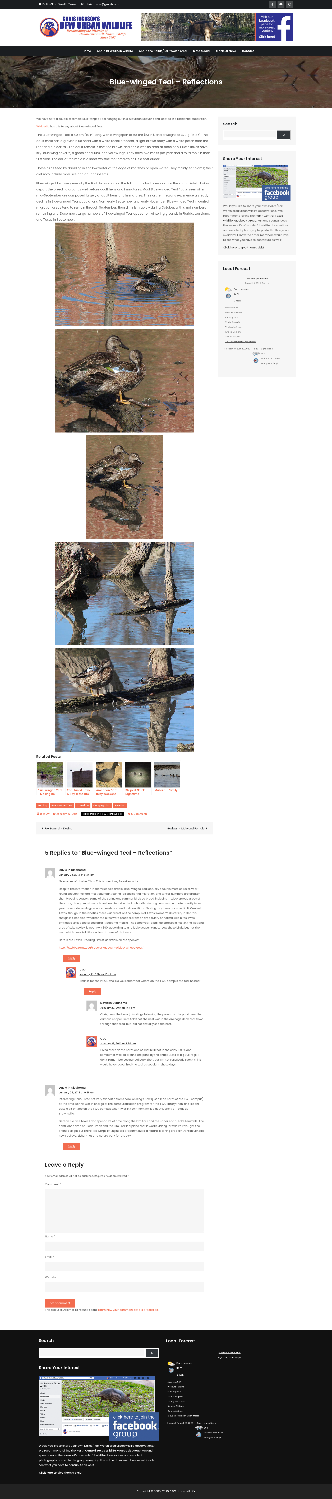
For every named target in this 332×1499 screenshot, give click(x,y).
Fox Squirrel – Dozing (58, 828)
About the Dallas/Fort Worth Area (163, 51)
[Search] (283, 135)
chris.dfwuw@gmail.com (102, 4)
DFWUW (45, 814)
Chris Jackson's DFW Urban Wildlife (102, 814)
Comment (53, 1184)
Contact (248, 51)
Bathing (42, 805)
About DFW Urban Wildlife (115, 51)
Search (230, 124)
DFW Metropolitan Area (257, 278)
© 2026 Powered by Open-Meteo (240, 341)
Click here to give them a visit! (243, 247)
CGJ (83, 970)
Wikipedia (42, 126)
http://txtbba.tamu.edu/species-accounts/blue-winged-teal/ (101, 948)
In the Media (201, 51)
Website (50, 1277)
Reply (71, 958)
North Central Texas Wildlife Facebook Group (108, 1451)
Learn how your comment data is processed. (128, 1310)
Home (87, 51)
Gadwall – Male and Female (186, 828)
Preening (120, 805)
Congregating (101, 805)
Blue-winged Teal (62, 805)
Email (49, 1257)
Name (50, 1236)
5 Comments (139, 814)
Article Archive (225, 51)
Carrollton (83, 805)
